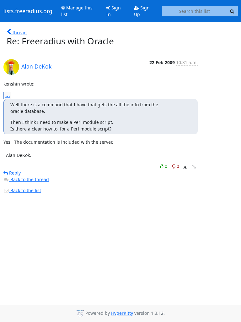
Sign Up (142, 11)
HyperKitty (122, 313)
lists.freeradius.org (27, 11)
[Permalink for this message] (194, 167)
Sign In (113, 11)
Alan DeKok (36, 66)
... (7, 95)
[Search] (232, 11)
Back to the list (25, 190)
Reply (14, 173)
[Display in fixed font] (185, 167)
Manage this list (77, 11)
